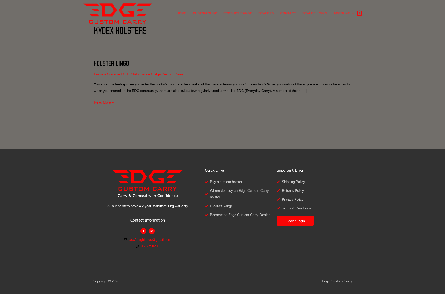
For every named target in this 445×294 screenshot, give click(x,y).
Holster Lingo (111, 63)
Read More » (104, 101)
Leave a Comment (108, 74)
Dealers (266, 13)
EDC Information (137, 74)
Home (181, 13)
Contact (288, 13)
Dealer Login (314, 13)
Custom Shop (205, 13)
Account (342, 13)
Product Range (237, 13)
